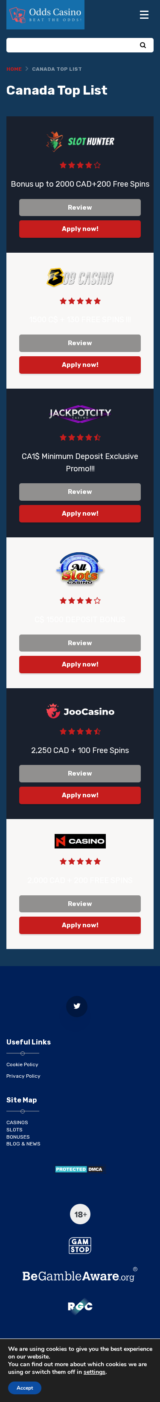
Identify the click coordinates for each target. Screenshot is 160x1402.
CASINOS (17, 1122)
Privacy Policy (23, 1076)
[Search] (142, 45)
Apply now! (80, 229)
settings (94, 1372)
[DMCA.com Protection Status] (80, 1169)
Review (80, 207)
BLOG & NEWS (23, 1144)
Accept (25, 1388)
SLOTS (14, 1130)
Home (14, 69)
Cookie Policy (22, 1064)
